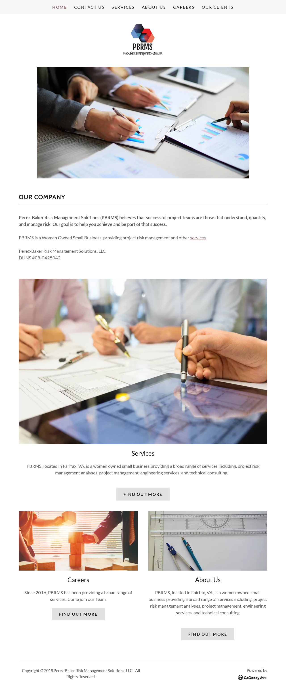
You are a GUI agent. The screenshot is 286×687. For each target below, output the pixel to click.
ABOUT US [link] (154, 7)
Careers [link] (184, 7)
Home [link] (59, 7)
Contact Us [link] (89, 7)
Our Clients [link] (217, 7)
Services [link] (123, 7)
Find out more (78, 614)
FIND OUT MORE (143, 494)
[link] (143, 40)
